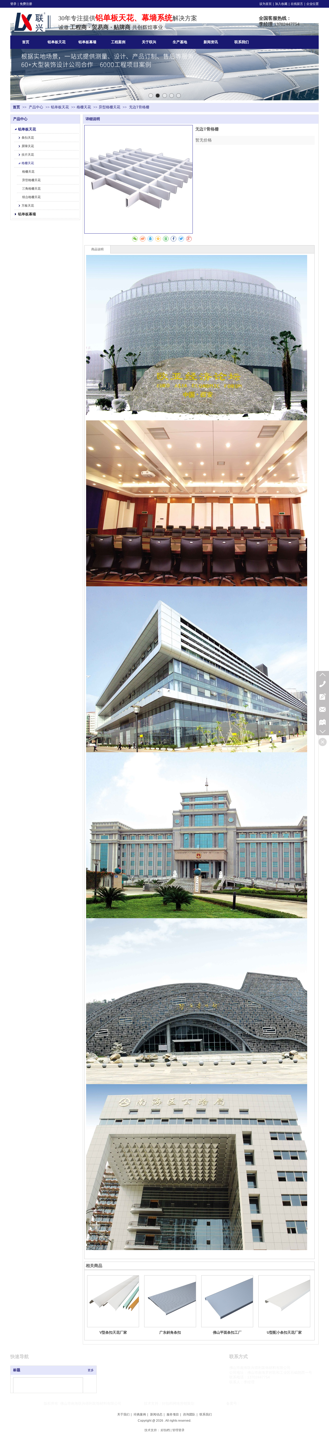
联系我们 (205, 1414)
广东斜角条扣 (170, 1332)
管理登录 (178, 1430)
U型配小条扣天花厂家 (284, 1332)
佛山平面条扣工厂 (227, 1332)
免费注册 (26, 4)
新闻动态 (156, 1414)
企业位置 (312, 4)
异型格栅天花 (109, 107)
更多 (91, 1370)
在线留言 (297, 4)
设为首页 (265, 4)
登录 (13, 4)
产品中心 (36, 107)
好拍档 (165, 1430)
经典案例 (140, 1414)
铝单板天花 (60, 107)
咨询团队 (189, 1414)
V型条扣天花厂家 (113, 1332)
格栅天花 (84, 107)
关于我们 (123, 1414)
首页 (16, 107)
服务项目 (173, 1414)
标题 (16, 1370)
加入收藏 (281, 4)
